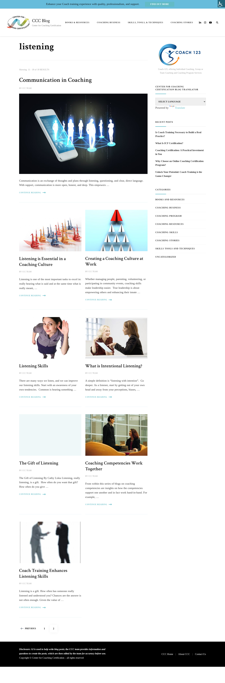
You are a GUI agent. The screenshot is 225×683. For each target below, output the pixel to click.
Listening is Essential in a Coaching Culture (42, 262)
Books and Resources (170, 199)
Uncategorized (165, 257)
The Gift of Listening (38, 463)
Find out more (159, 4)
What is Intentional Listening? (113, 366)
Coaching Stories (182, 22)
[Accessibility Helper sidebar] (221, 3)
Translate (180, 107)
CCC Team (27, 88)
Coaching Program (168, 216)
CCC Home (167, 654)
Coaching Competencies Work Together (114, 466)
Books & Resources (77, 22)
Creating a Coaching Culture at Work (114, 261)
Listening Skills (33, 366)
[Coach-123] (181, 55)
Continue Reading (30, 193)
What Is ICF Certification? (169, 143)
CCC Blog (41, 21)
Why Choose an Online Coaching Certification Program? (179, 163)
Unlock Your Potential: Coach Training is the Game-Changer (178, 174)
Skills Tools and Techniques (175, 248)
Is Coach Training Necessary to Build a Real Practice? (178, 134)
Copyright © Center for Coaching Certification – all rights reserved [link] (51, 657)
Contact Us (200, 654)
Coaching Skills (166, 232)
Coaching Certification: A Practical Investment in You (179, 152)
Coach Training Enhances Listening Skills (43, 573)
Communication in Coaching (55, 80)
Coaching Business (108, 22)
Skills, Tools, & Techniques (145, 22)
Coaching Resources (169, 224)
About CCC (184, 654)
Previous (30, 628)
